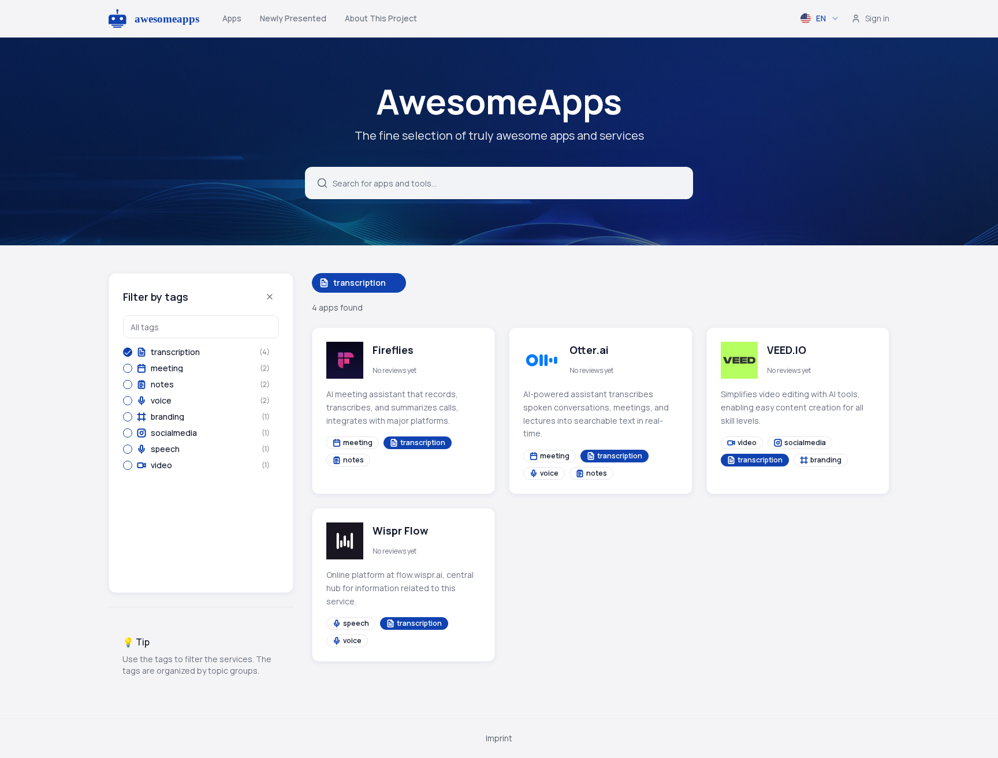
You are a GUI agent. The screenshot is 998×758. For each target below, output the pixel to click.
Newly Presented (293, 18)
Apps (231, 18)
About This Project (381, 18)
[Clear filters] (269, 296)
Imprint (499, 738)
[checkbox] (127, 352)
